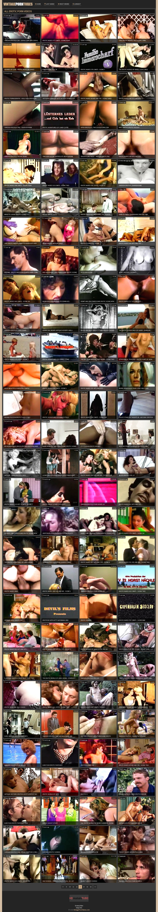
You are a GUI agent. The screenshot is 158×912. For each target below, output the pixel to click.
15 (87, 887)
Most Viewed (64, 4)
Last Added (50, 4)
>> (95, 887)
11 (73, 887)
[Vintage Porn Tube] (18, 4)
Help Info (79, 908)
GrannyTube (79, 906)
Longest (77, 4)
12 (76, 887)
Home (38, 4)
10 (70, 887)
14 (83, 887)
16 (90, 887)
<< (63, 887)
